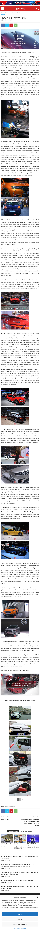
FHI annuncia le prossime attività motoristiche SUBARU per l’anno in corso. (30, 822)
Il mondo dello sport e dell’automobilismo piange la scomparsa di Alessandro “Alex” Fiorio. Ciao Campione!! (20, 846)
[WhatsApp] (15, 25)
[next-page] (21, 851)
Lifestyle (3, 882)
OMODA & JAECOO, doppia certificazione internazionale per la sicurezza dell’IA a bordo (33, 845)
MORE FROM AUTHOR (26, 831)
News (6, 12)
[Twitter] (7, 25)
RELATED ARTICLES (13, 831)
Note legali (23, 928)
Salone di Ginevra (10, 806)
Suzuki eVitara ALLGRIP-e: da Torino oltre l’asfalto (17, 880)
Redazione (5, 20)
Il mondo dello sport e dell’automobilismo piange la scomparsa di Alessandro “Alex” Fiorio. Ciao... (17, 865)
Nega (20, 919)
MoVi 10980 (5, 819)
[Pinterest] (11, 25)
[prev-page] (19, 851)
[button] (37, 897)
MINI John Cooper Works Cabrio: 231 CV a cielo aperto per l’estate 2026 (7, 845)
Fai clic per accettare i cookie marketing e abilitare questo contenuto (20, 684)
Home (2, 12)
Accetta (20, 914)
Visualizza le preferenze (20, 924)
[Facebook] (3, 25)
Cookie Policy (16, 928)
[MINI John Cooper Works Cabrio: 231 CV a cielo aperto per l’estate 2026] (7, 838)
